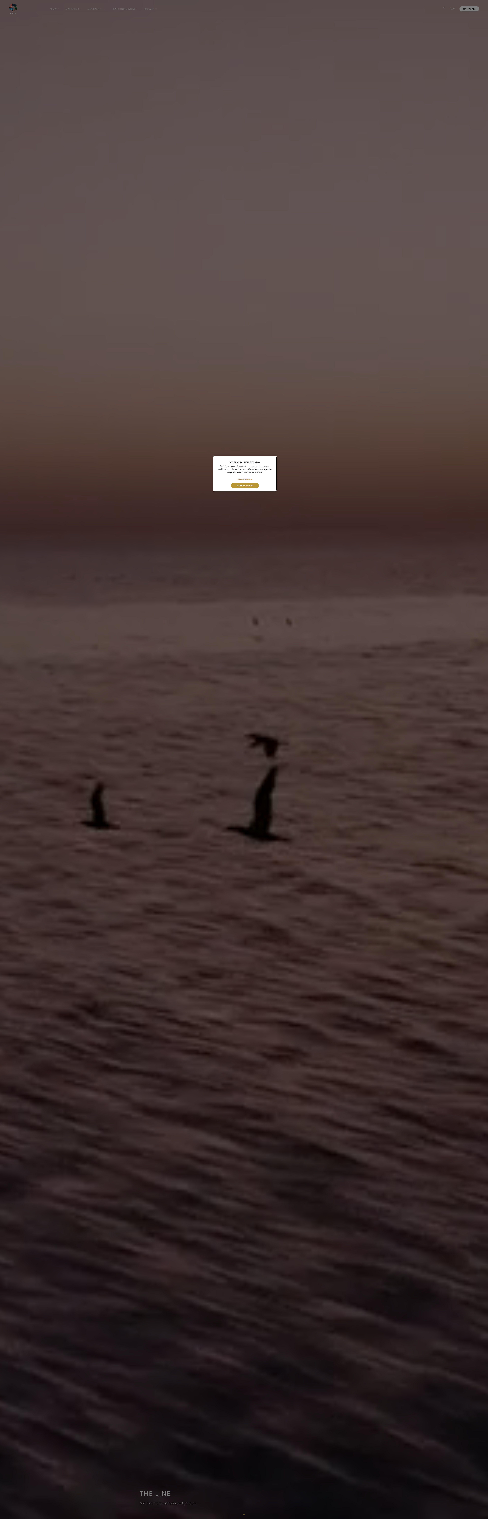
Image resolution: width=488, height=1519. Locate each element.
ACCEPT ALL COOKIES (245, 485)
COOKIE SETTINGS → (245, 479)
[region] (245, 473)
